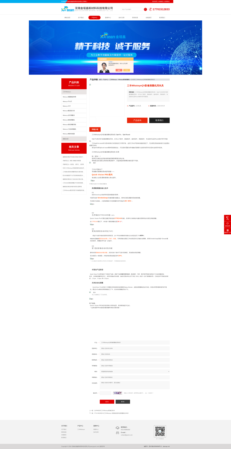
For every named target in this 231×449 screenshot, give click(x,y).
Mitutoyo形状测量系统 (69, 124)
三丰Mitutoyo (113, 79)
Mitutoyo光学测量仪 (69, 115)
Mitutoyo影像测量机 (69, 120)
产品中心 (94, 17)
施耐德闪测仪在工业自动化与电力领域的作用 (74, 179)
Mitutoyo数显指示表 (69, 110)
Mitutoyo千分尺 (67, 101)
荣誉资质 (135, 17)
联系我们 (167, 1)
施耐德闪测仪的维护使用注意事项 (72, 186)
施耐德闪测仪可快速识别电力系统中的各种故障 (74, 157)
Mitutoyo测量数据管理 (69, 97)
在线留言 (161, 1)
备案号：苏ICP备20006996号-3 (153, 446)
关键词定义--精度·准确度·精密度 (72, 160)
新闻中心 (108, 17)
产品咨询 (137, 120)
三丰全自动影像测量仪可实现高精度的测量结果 (74, 183)
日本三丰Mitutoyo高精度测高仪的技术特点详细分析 (74, 168)
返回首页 (154, 1)
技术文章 (121, 17)
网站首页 (67, 17)
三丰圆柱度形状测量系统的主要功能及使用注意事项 (74, 171)
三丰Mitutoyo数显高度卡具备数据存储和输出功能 (74, 190)
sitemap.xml (166, 446)
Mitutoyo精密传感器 (69, 133)
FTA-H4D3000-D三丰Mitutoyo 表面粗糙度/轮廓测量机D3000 (111, 413)
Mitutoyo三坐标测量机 (69, 129)
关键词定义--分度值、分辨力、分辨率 (73, 164)
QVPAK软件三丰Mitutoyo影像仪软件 (104, 410)
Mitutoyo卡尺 (67, 106)
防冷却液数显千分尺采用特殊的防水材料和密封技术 (74, 175)
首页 (100, 79)
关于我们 (81, 17)
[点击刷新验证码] (117, 393)
